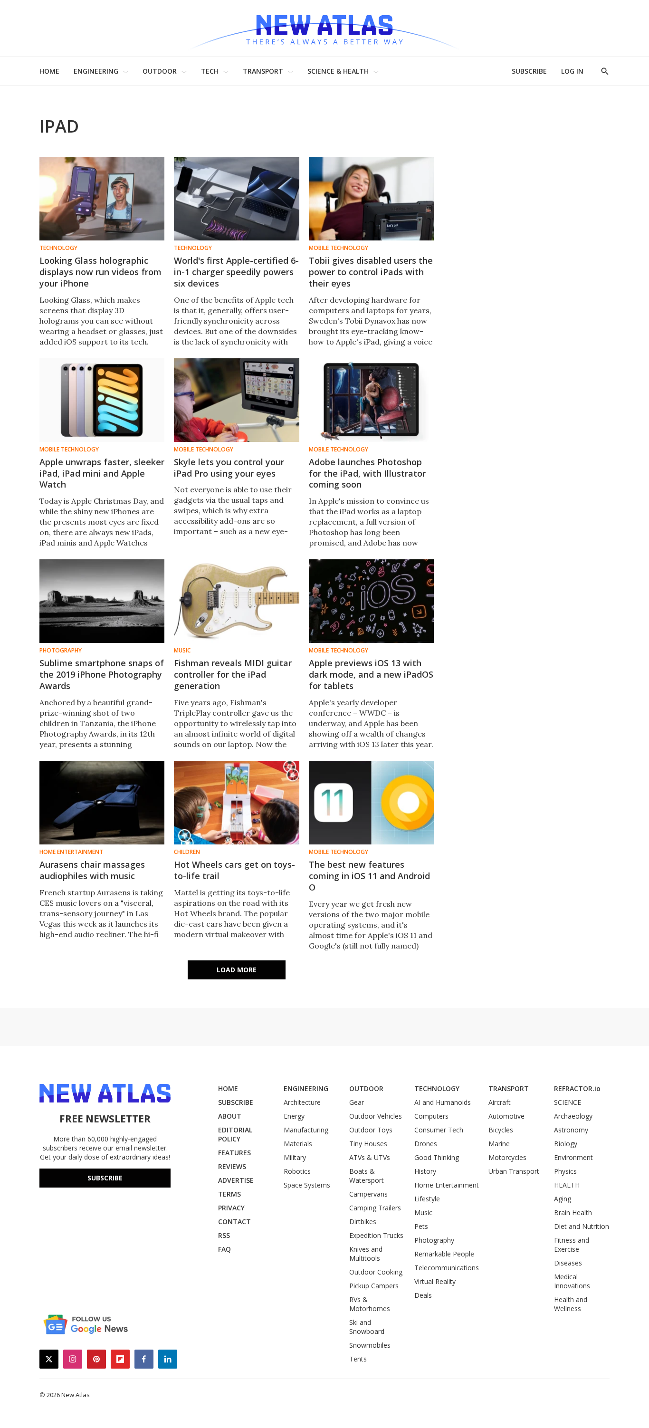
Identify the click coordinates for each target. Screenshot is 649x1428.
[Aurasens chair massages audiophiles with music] (101, 802)
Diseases (568, 1262)
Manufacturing (306, 1129)
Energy (294, 1116)
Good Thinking (436, 1157)
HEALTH (567, 1184)
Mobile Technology (338, 248)
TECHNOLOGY (436, 1088)
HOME (49, 71)
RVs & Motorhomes (369, 1304)
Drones (425, 1143)
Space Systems (307, 1184)
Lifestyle (427, 1198)
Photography (60, 650)
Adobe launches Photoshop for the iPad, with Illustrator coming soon (367, 473)
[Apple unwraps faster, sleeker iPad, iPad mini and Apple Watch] (101, 400)
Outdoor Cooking (375, 1271)
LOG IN (572, 71)
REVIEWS (232, 1166)
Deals (423, 1295)
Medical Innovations (572, 1281)
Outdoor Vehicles (375, 1116)
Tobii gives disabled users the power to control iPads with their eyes (371, 272)
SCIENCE (567, 1102)
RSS (224, 1235)
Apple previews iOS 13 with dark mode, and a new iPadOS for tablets (371, 674)
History (425, 1171)
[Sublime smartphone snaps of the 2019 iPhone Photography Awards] (101, 601)
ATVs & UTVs (369, 1157)
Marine (499, 1143)
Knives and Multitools (365, 1254)
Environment (573, 1157)
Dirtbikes (362, 1221)
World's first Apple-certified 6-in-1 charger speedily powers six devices (236, 272)
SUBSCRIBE (529, 71)
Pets (421, 1226)
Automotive (506, 1116)
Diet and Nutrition (581, 1226)
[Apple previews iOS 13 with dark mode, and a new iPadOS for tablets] (371, 601)
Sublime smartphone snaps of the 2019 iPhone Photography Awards (101, 674)
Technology (58, 248)
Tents (358, 1358)
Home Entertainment (71, 852)
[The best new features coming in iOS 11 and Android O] (371, 802)
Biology (565, 1143)
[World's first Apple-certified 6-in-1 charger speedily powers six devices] (236, 198)
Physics (565, 1171)
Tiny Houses (368, 1143)
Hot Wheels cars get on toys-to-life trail (234, 870)
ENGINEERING (96, 71)
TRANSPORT (263, 71)
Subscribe (105, 1177)
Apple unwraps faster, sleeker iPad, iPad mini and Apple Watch (101, 473)
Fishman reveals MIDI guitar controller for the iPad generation (233, 674)
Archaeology (573, 1116)
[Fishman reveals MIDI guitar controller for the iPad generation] (236, 601)
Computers (431, 1116)
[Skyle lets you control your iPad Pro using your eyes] (236, 400)
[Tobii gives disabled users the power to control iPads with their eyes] (371, 198)
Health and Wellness (570, 1304)
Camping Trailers (375, 1207)
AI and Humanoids (442, 1102)
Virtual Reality (435, 1281)
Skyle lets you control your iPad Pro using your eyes (229, 467)
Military (295, 1157)
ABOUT (229, 1116)
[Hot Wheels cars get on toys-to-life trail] (236, 802)
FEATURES (234, 1152)
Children (187, 852)
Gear (356, 1102)
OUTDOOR (160, 71)
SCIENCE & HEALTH (338, 71)
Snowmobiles (370, 1345)
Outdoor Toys (370, 1129)
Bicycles (500, 1129)
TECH (210, 71)
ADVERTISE (236, 1180)
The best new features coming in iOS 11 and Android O (369, 876)
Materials (298, 1143)
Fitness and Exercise (571, 1245)
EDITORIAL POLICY (235, 1134)
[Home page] (324, 28)
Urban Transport (513, 1171)
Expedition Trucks (376, 1235)
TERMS (229, 1193)
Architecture (302, 1102)
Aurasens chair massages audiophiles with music (92, 870)
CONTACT (234, 1221)
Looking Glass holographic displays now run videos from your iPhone (100, 272)
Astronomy (571, 1129)
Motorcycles (507, 1157)
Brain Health (573, 1212)
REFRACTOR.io (577, 1088)
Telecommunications (446, 1267)
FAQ (224, 1249)
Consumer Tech (438, 1129)
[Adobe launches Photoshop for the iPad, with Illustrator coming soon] (371, 400)
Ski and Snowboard (366, 1327)
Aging (562, 1198)
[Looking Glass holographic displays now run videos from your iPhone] (101, 198)
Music (182, 650)
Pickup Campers (374, 1285)
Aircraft (499, 1102)
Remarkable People (444, 1253)
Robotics (297, 1171)
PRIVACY (231, 1207)
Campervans (368, 1193)
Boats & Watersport (366, 1176)
